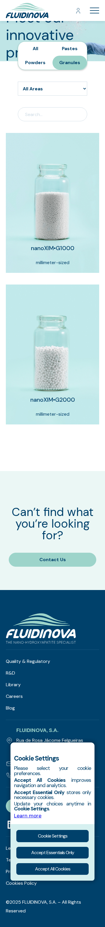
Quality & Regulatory (28, 661)
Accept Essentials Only (52, 852)
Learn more (27, 815)
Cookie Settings (52, 836)
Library (13, 685)
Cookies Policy (21, 883)
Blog (10, 708)
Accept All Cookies (52, 869)
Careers (14, 696)
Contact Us (52, 559)
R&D (10, 673)
